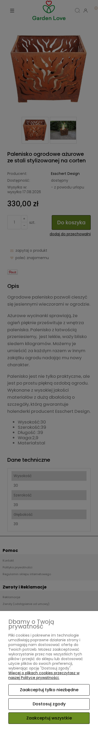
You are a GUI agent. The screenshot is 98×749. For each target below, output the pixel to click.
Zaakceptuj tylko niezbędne (49, 690)
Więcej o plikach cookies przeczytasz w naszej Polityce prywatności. (43, 675)
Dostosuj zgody (49, 704)
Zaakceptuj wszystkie (49, 718)
